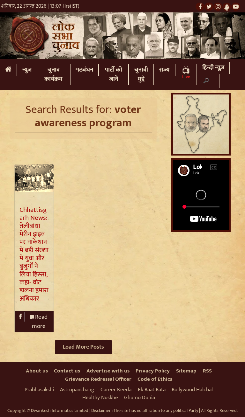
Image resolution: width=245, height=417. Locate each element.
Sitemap (186, 370)
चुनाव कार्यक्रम (53, 74)
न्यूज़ (27, 70)
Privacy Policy (153, 370)
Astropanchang (77, 389)
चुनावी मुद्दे (141, 74)
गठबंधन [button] (84, 70)
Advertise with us (108, 370)
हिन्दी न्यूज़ (213, 68)
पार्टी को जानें (113, 74)
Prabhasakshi (39, 389)
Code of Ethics (154, 379)
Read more (40, 321)
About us (37, 370)
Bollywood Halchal (192, 389)
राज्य (164, 70)
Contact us (67, 370)
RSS (207, 370)
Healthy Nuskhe (100, 397)
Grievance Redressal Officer (98, 379)
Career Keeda (115, 389)
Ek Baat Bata (152, 389)
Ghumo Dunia (139, 397)
